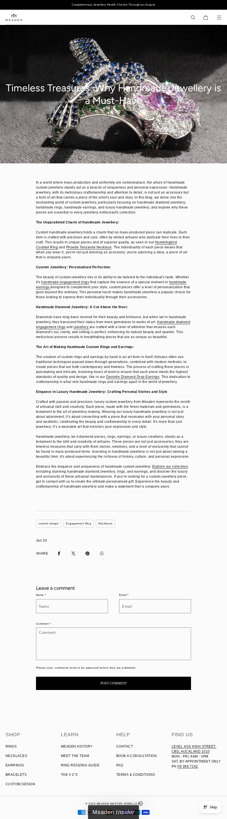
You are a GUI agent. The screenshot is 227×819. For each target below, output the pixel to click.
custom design (48, 523)
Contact (124, 746)
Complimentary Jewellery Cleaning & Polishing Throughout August (113, 4)
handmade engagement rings (65, 282)
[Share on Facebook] (59, 553)
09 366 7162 (187, 766)
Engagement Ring (78, 523)
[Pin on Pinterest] (87, 553)
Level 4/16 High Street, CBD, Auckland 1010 (194, 749)
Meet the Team (75, 756)
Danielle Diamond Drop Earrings (132, 377)
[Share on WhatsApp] (102, 553)
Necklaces (105, 523)
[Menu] (215, 17)
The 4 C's (69, 775)
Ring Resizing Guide (80, 765)
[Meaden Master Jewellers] (14, 17)
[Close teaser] (140, 803)
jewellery (81, 327)
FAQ (119, 765)
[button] (193, 17)
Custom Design (20, 784)
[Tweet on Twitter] (73, 553)
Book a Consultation (136, 756)
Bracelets (16, 775)
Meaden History (77, 746)
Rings (11, 746)
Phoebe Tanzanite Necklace (89, 247)
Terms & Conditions (135, 775)
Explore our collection (170, 466)
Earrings (15, 765)
